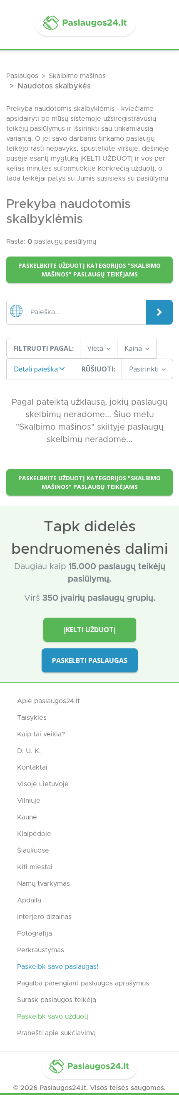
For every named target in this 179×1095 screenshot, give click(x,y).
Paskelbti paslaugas (89, 660)
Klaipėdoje (34, 834)
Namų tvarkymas (43, 883)
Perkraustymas (40, 950)
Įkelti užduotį (90, 629)
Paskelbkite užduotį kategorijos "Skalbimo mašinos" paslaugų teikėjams (89, 270)
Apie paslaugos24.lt (48, 701)
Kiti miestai (34, 867)
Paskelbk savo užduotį (52, 1016)
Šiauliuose (33, 850)
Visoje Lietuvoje (43, 784)
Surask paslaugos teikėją (56, 1000)
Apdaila (29, 900)
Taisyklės (32, 717)
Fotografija (34, 933)
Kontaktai (32, 767)
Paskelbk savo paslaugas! (57, 966)
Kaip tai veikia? (41, 734)
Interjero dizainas (44, 917)
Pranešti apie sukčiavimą (56, 1033)
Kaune (27, 817)
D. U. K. (29, 751)
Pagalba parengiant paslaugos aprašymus (83, 983)
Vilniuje (28, 800)
